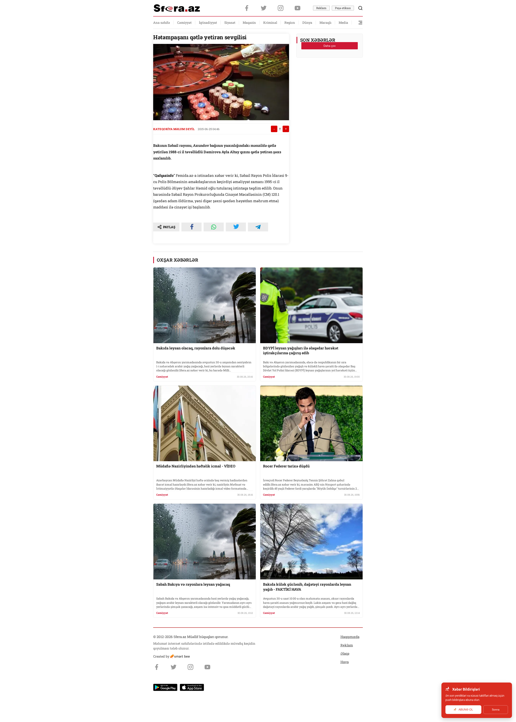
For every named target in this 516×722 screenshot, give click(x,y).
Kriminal (270, 22)
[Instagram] (280, 8)
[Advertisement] (329, 71)
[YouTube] (297, 8)
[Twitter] (263, 8)
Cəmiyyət (184, 22)
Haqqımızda (349, 636)
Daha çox (330, 45)
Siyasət (229, 22)
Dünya (307, 22)
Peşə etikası (343, 8)
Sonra (495, 709)
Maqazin (249, 22)
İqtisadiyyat (208, 22)
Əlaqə (344, 653)
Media (343, 22)
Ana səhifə (161, 22)
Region (289, 22)
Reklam (321, 8)
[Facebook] (246, 8)
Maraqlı (325, 22)
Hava (344, 662)
